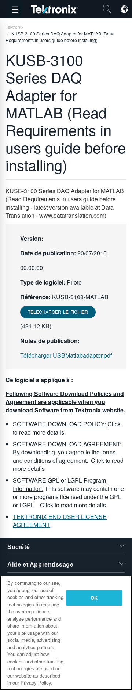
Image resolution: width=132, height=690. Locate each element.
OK (94, 597)
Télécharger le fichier (58, 312)
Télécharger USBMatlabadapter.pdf (66, 355)
